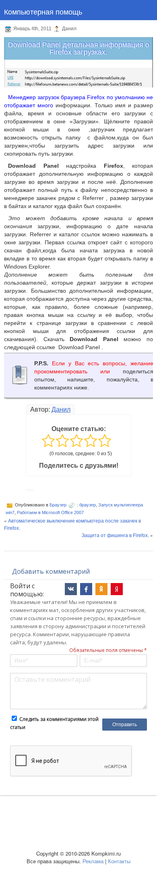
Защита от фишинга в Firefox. (115, 534)
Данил (61, 409)
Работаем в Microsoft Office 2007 (50, 512)
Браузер (58, 504)
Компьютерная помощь (43, 11)
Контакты (119, 861)
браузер (87, 504)
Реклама (93, 861)
